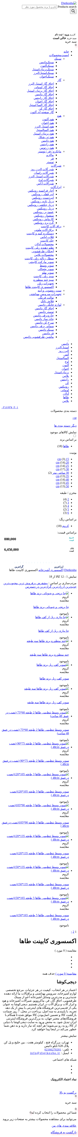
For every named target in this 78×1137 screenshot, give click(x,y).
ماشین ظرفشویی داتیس (38, 336)
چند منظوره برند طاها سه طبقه (49, 654)
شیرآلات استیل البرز (41, 176)
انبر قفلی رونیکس (42, 194)
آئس (66, 354)
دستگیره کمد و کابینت (40, 233)
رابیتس (64, 379)
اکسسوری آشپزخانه (50, 570)
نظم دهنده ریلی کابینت (40, 247)
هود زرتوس (47, 147)
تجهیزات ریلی (45, 283)
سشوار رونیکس (44, 215)
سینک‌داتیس (46, 62)
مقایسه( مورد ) (65, 973)
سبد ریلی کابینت (44, 276)
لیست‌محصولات (59, 55)
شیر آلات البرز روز (42, 169)
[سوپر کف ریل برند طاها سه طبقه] (46, 688)
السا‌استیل (62, 358)
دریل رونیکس (45, 208)
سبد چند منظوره (43, 279)
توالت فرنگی (46, 297)
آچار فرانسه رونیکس (41, 190)
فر (52, 158)
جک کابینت (47, 240)
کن (67, 383)
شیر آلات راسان (44, 172)
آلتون (65, 365)
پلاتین (65, 375)
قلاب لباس (47, 237)
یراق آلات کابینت (51, 226)
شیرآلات (56, 165)
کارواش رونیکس (43, 219)
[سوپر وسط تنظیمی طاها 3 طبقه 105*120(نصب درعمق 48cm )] (35, 777)
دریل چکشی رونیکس (40, 204)
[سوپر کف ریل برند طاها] (53, 664)
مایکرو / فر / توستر (49, 151)
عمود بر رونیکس (43, 212)
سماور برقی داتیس (42, 326)
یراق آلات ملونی (44, 229)
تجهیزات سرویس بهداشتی (45, 294)
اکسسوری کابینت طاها (39, 287)
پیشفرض (42, 583)
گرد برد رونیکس (44, 222)
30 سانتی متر (60, 472)
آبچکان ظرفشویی (43, 251)
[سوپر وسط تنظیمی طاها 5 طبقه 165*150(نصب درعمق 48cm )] (35, 901)
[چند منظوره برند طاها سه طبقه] (48, 641)
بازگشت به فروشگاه (63, 1132)
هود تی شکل (46, 137)
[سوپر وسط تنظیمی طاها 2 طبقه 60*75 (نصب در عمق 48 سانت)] (35, 716)
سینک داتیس (46, 329)
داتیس (65, 343)
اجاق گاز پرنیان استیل (40, 90)
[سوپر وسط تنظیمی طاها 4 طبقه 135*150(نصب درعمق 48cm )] (35, 870)
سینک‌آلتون (47, 65)
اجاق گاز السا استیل (41, 105)
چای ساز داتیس (44, 319)
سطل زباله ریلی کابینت (39, 258)
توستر (50, 162)
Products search (66, 6)
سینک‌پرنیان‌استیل (43, 69)
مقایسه (64, 600)
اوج (67, 361)
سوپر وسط (47, 265)
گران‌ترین (45, 586)
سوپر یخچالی (46, 269)
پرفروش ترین (27, 583)
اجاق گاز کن (46, 108)
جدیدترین (70, 586)
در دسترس (32, 586)
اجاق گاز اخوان (44, 101)
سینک (57, 58)
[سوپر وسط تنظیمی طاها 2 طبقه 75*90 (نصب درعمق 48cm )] (35, 747)
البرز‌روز (63, 351)
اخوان (65, 368)
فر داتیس (48, 333)
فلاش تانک (47, 301)
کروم (65, 525)
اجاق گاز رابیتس (44, 97)
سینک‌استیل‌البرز (44, 73)
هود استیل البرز (44, 126)
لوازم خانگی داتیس (49, 304)
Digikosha (70, 570)
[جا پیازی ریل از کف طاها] (52, 617)
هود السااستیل (45, 130)
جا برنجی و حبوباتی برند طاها (51, 607)
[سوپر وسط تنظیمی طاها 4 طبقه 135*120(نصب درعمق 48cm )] (35, 839)
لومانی (65, 390)
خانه (66, 51)
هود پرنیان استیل (43, 133)
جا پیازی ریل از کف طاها (53, 630)
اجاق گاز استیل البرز (41, 83)
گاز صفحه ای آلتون (42, 112)
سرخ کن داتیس (44, 322)
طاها (66, 397)
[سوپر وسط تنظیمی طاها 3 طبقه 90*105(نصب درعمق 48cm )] (35, 808)
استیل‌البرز (62, 347)
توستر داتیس (46, 311)
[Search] (73, 11)
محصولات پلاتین (44, 254)
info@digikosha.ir (45, 1053)
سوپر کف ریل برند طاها (54, 678)
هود (59, 115)
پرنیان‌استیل (61, 372)
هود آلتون (48, 119)
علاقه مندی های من (64, 1125)
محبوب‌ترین (10, 583)
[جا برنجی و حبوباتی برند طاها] (49, 593)
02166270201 (52, 1049)
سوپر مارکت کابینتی (41, 262)
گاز (59, 80)
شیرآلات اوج (46, 180)
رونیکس (64, 386)
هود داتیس (47, 140)
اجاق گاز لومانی (44, 87)
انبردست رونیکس (43, 197)
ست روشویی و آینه (49, 290)
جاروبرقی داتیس (43, 315)
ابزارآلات (56, 187)
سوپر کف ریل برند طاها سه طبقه (48, 702)
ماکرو (50, 155)
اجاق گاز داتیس (44, 94)
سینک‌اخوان (47, 76)
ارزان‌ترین (58, 586)
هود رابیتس (47, 144)
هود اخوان (47, 122)
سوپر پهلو (48, 272)
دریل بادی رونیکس (42, 201)
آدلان (66, 393)
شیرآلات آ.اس (45, 183)
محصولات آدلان (44, 244)
